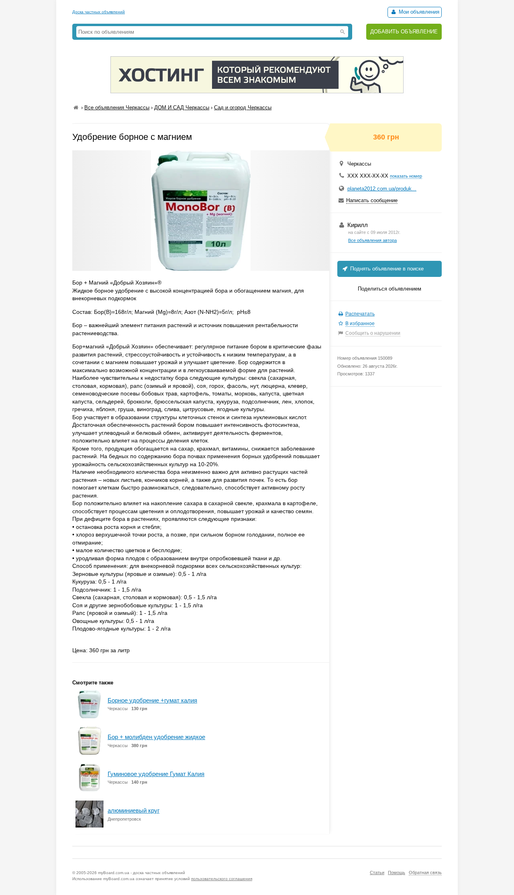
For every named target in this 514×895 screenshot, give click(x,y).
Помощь (396, 872)
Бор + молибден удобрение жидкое (156, 736)
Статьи (377, 872)
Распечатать (360, 314)
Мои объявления (418, 12)
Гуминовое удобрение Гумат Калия (156, 773)
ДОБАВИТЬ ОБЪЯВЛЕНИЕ (404, 32)
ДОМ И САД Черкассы (181, 107)
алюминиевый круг (133, 810)
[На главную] (76, 107)
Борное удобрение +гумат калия (152, 700)
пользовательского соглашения (221, 879)
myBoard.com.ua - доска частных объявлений (141, 872)
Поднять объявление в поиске (386, 269)
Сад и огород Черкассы (242, 107)
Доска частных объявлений (98, 12)
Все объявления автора (372, 240)
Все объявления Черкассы (116, 107)
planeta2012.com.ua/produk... (381, 189)
